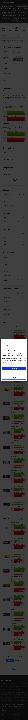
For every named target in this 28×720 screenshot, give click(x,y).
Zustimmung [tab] (5, 345)
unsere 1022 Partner (11, 352)
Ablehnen (14, 377)
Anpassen (13, 373)
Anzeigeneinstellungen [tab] (20, 345)
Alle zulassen (14, 368)
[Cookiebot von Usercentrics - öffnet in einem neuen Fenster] (20, 341)
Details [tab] (11, 345)
